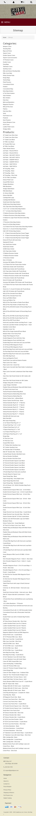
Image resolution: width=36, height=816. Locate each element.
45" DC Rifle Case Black (9, 177)
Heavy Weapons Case (9, 122)
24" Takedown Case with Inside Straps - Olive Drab (17, 735)
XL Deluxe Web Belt (8, 193)
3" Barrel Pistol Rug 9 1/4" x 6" (11, 427)
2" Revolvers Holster (8, 258)
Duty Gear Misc (7, 111)
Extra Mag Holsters (8, 91)
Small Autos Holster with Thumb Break (13, 266)
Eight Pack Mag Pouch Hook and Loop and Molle (16, 353)
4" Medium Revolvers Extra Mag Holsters (14, 215)
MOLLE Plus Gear (8, 106)
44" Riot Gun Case (8, 440)
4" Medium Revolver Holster (10, 255)
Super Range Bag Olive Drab (11, 481)
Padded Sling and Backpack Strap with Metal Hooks (17, 387)
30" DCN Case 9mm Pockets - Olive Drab (14, 724)
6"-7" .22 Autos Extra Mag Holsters (12, 211)
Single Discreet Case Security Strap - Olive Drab (16, 514)
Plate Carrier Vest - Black (9, 362)
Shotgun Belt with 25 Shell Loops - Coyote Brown (16, 686)
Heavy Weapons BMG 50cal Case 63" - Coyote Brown (17, 681)
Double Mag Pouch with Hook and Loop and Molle (16, 342)
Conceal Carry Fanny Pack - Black (12, 701)
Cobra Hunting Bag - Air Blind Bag (12, 663)
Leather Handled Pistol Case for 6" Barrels (14, 628)
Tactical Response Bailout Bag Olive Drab (14, 394)
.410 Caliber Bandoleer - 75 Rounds (13, 603)
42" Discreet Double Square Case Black (14, 467)
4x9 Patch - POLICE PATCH (10, 153)
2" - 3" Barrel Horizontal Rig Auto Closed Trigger (16, 233)
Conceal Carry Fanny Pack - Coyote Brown (14, 704)
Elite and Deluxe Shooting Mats (11, 71)
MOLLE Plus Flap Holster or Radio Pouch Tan (15, 304)
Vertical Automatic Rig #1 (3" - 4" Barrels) (14, 402)
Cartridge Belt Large (8, 197)
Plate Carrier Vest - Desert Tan (11, 365)
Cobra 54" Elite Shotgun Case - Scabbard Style (16, 672)
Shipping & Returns (9, 792)
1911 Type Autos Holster (9, 251)
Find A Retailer (7, 786)
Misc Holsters (6, 98)
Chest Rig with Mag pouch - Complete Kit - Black (16, 692)
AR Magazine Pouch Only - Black (12, 697)
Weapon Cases (7, 46)
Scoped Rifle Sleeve (8, 443)
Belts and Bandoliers (8, 102)
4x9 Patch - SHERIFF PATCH (11, 162)
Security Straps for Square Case (11, 474)
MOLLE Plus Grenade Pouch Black (12, 293)
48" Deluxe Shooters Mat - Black (11, 715)
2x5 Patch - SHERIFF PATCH (11, 159)
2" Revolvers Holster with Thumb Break (13, 278)
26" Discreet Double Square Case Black (14, 460)
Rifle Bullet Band (7, 191)
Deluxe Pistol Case (8, 180)
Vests (4, 113)
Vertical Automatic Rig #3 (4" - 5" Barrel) (13, 405)
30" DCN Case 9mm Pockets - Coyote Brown (15, 721)
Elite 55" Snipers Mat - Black (10, 683)
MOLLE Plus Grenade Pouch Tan (12, 295)
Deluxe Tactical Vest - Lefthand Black (13, 398)
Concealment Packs (8, 84)
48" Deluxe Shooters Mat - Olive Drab (13, 712)
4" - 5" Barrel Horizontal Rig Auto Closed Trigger (16, 237)
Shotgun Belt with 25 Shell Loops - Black (14, 690)
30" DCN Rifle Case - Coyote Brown (12, 646)
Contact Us (7, 784)
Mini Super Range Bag (9, 420)
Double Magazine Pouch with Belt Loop (13, 340)
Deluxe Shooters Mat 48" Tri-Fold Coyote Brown (16, 516)
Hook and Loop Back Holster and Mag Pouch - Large (17, 322)
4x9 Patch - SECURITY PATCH (11, 157)
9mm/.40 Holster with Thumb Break (12, 280)
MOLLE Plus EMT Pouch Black (11, 320)
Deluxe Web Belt (7, 195)
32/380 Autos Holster (8, 249)
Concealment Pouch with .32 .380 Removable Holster (17, 610)
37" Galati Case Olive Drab (10, 137)
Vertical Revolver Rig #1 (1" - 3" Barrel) (13, 409)
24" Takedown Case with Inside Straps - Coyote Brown (17, 732)
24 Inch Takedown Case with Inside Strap (14, 657)
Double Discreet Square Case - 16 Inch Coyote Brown (17, 492)
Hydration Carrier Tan (9, 329)
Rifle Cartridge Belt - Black (10, 737)
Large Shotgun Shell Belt (10, 385)
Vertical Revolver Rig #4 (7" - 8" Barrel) (13, 414)
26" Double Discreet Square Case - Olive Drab (15, 706)
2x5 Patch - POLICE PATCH (10, 151)
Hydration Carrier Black (9, 327)
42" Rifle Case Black (8, 142)
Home (4, 37)
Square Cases (7, 53)
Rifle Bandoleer (7, 186)
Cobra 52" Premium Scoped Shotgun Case (14, 668)
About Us (6, 781)
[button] (13, 2)
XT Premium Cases (8, 60)
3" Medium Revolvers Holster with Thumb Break (16, 273)
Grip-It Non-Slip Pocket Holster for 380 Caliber (15, 380)
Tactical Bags (6, 80)
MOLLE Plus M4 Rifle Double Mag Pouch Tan (15, 318)
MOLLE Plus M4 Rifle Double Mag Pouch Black (16, 316)
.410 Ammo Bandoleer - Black (11, 726)
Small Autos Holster (8, 246)
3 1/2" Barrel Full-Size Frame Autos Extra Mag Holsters (17, 226)
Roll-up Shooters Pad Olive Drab (12, 458)
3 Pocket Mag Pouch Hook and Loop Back (14, 472)
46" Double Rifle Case (9, 144)
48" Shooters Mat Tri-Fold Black (11, 449)
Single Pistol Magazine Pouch (11, 336)
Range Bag (6, 436)
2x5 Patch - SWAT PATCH (10, 164)
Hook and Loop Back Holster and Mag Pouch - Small (17, 324)
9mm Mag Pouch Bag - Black (11, 652)
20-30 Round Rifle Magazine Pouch (12, 345)
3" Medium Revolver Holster (10, 253)
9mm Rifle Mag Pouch (9, 356)
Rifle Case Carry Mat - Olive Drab (12, 641)
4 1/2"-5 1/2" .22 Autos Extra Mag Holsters (14, 208)
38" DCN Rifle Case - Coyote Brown (12, 650)
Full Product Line (7, 115)
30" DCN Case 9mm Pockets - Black (13, 719)
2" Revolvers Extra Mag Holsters (11, 222)
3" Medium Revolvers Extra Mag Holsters (14, 213)
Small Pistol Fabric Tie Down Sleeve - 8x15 (14, 677)
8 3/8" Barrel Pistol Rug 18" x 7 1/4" (12, 434)
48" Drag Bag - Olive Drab (10, 175)
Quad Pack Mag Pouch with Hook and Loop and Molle (17, 349)
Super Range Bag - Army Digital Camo (13, 478)
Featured (5, 118)
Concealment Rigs (8, 89)
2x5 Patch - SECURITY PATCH (11, 155)
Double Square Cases (9, 55)
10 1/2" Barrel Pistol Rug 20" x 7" (12, 423)
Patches (5, 109)
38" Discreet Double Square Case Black (14, 465)
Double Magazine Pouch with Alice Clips (14, 338)
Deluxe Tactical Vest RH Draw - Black (13, 400)
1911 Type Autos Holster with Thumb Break (14, 271)
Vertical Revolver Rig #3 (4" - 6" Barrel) (13, 411)
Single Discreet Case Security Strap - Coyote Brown (17, 512)
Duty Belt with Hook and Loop (11, 416)
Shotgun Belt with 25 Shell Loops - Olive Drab (15, 688)
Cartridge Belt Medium (9, 200)
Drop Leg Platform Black (9, 298)
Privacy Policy (7, 790)
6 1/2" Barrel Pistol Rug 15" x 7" (11, 431)
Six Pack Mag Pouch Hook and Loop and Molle (16, 351)
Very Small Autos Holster (9, 244)
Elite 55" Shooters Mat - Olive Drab (12, 452)
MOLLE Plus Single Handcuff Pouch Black (14, 331)
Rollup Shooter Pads (8, 75)
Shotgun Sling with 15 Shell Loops (12, 382)
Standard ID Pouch (8, 242)
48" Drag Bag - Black (8, 173)
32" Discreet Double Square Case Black (14, 463)
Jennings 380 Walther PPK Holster (12, 262)
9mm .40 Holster (7, 260)
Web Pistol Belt (7, 418)
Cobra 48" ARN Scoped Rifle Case (12, 661)
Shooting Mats (7, 48)
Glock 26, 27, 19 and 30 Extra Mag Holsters (14, 229)
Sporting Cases (7, 69)
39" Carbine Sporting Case (10, 447)
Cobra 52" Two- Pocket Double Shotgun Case (15, 675)
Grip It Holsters (7, 95)
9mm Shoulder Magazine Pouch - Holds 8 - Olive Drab (17, 559)
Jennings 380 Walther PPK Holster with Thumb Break (17, 282)
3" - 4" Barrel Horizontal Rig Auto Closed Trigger (16, 235)
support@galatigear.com (11, 770)
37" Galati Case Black (9, 139)
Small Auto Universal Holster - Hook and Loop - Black (17, 592)
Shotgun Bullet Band (8, 188)
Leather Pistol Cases (8, 127)
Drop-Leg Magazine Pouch (10, 358)
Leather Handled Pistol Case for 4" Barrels (14, 625)
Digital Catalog (8, 798)
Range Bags (6, 77)
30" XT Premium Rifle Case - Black (12, 637)
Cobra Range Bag (8, 670)
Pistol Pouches (7, 82)
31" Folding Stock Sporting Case (12, 445)
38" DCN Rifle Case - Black (10, 648)
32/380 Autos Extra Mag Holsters (12, 204)
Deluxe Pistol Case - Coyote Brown (12, 634)
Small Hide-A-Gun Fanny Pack (11, 710)
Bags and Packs (7, 51)
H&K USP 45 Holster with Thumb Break (13, 291)
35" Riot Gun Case (8, 438)
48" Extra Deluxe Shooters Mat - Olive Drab (14, 621)
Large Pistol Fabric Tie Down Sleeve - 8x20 (14, 679)
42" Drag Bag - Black (8, 171)
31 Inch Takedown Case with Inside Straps (14, 659)
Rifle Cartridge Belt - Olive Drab (11, 741)
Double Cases (7, 62)
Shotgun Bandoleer (8, 184)
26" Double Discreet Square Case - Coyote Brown (16, 708)
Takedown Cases (7, 66)
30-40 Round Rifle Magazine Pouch (12, 347)
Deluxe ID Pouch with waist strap (12, 240)
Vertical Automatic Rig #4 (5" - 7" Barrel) (13, 407)
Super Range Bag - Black (10, 476)
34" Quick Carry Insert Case (10, 389)
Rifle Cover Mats (7, 73)
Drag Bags (6, 64)
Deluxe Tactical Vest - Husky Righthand (13, 523)
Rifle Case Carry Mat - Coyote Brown (13, 639)
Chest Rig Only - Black (9, 695)
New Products (7, 120)
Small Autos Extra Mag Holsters (11, 202)
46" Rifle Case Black (8, 146)
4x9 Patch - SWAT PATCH (10, 166)
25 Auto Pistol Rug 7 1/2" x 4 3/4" (12, 425)
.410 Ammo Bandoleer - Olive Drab (12, 730)
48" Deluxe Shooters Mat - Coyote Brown (14, 717)
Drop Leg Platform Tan (9, 300)
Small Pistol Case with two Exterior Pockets (14, 360)
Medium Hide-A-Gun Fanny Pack (12, 333)
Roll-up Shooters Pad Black (10, 456)
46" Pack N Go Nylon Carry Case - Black (14, 525)
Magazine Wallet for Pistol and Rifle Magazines (16, 632)
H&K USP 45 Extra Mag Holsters (12, 231)
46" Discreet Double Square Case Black (14, 469)
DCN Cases (6, 124)
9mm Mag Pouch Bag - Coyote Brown (13, 654)
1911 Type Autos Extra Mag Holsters (12, 206)
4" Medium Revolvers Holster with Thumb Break (16, 275)
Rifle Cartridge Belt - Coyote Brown (12, 739)
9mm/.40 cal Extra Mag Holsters (11, 224)
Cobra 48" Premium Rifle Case (11, 666)
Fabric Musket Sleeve (9, 148)
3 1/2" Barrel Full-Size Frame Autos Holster (14, 264)
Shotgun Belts (7, 129)
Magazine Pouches (8, 104)
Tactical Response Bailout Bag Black (13, 391)
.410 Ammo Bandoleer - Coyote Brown (13, 728)
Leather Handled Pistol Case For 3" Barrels (14, 623)
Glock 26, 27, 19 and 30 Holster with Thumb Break (16, 289)
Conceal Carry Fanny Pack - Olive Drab (13, 699)
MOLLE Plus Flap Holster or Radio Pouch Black (16, 302)
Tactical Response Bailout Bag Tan (12, 396)
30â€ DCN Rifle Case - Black (11, 643)
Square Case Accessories (10, 57)
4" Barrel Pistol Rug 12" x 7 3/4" (11, 429)
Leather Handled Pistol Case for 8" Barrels (14, 630)
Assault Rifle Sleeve (8, 182)
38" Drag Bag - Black (8, 168)
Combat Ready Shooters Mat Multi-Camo (14, 454)
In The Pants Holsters (9, 93)
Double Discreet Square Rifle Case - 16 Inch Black (16, 489)
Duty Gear (5, 100)
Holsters (5, 86)
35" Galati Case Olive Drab (10, 135)
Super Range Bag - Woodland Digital (13, 483)
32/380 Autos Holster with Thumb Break (13, 269)
